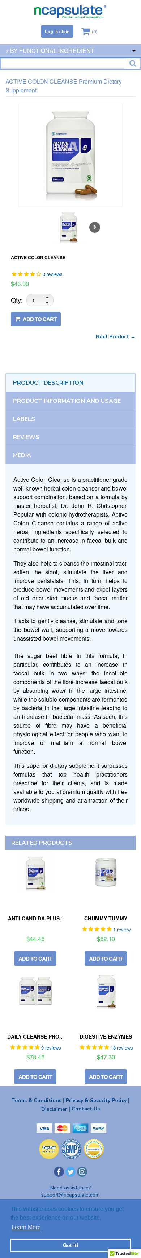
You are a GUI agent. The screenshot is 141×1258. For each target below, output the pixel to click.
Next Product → (116, 336)
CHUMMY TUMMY (105, 918)
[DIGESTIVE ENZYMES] (105, 991)
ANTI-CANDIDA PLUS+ (35, 918)
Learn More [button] (26, 1227)
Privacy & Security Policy (97, 1100)
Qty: (17, 300)
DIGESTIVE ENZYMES (106, 1036)
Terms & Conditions (37, 1100)
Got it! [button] (70, 1245)
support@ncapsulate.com (70, 1194)
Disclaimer (55, 1109)
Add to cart (39, 319)
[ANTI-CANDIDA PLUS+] (35, 873)
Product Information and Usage (67, 401)
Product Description (48, 383)
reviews (26, 437)
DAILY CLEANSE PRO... (35, 1036)
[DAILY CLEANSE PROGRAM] (35, 991)
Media (22, 455)
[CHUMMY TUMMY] (105, 873)
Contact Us (86, 1109)
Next (94, 227)
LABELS (24, 419)
